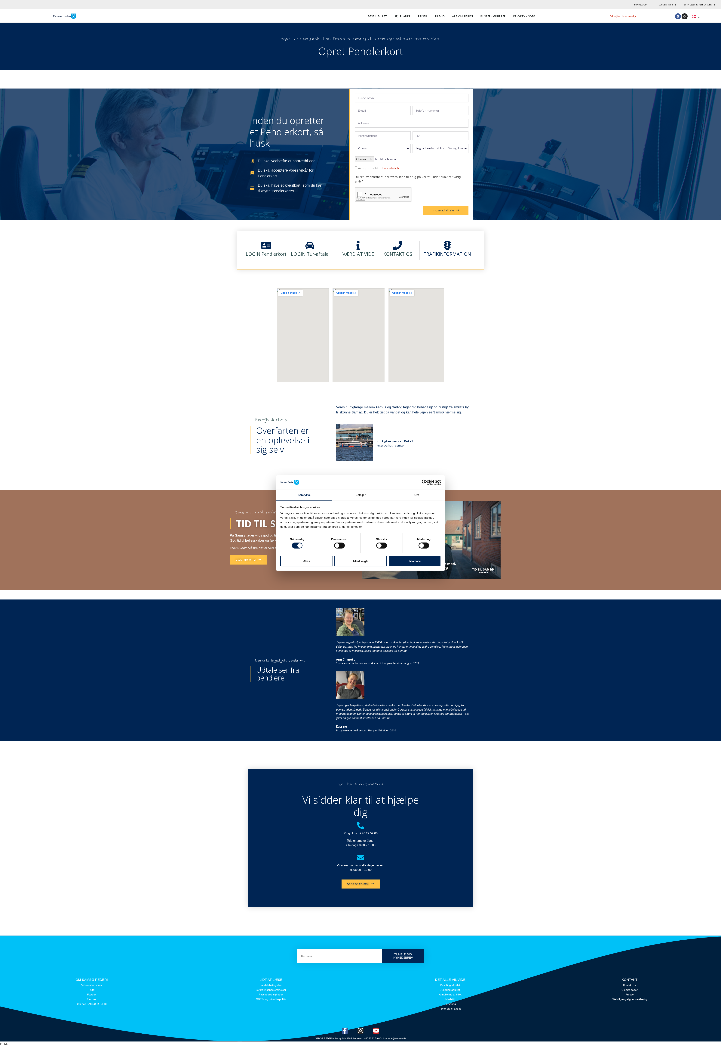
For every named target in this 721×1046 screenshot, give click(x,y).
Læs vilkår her (392, 168)
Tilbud (440, 16)
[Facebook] (678, 16)
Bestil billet (377, 16)
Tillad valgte (360, 560)
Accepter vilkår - (380, 168)
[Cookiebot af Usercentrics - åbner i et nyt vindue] (424, 482)
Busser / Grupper (493, 16)
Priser (422, 16)
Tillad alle (414, 560)
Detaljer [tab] (360, 495)
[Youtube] (376, 1031)
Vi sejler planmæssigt (623, 16)
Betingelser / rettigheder (698, 4)
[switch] (339, 546)
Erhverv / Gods (524, 16)
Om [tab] (416, 495)
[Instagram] (684, 16)
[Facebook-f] (345, 1031)
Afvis (306, 560)
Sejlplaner (402, 16)
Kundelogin (640, 4)
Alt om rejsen (462, 16)
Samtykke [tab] (304, 495)
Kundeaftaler (665, 4)
